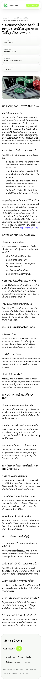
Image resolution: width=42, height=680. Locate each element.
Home (4, 18)
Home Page (10, 657)
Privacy (14, 673)
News (9, 18)
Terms (21, 673)
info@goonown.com (13, 662)
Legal (27, 673)
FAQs (28, 657)
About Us (7, 673)
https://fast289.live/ (29, 228)
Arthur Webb (8, 42)
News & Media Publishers (21, 18)
